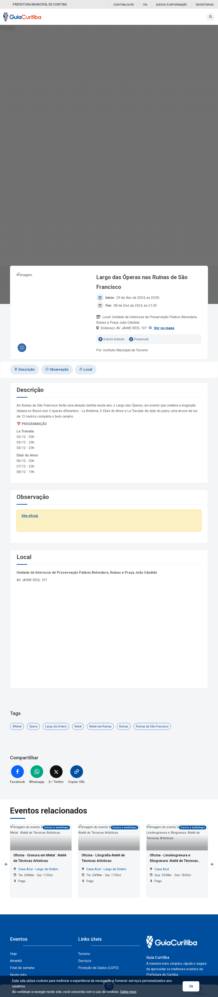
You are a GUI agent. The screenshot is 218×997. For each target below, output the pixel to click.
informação (171, 4)
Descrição (26, 369)
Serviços (84, 961)
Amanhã (16, 961)
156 (145, 4)
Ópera (33, 726)
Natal (78, 726)
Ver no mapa (163, 328)
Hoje (13, 954)
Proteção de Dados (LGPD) (98, 968)
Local (87, 369)
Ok (191, 986)
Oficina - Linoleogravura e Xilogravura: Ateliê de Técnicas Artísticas (174, 858)
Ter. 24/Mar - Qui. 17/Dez (35, 875)
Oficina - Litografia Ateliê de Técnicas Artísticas (103, 858)
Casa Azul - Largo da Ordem (37, 869)
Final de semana (22, 968)
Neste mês (18, 975)
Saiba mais (128, 992)
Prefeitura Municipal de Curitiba (40, 4)
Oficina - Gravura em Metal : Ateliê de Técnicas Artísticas (39, 858)
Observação (59, 369)
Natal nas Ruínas (100, 726)
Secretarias (205, 4)
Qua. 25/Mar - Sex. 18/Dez (172, 875)
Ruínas (123, 726)
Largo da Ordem (56, 726)
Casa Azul (161, 869)
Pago (21, 881)
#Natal (17, 726)
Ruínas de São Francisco (152, 726)
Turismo (84, 954)
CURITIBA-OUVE (123, 4)
